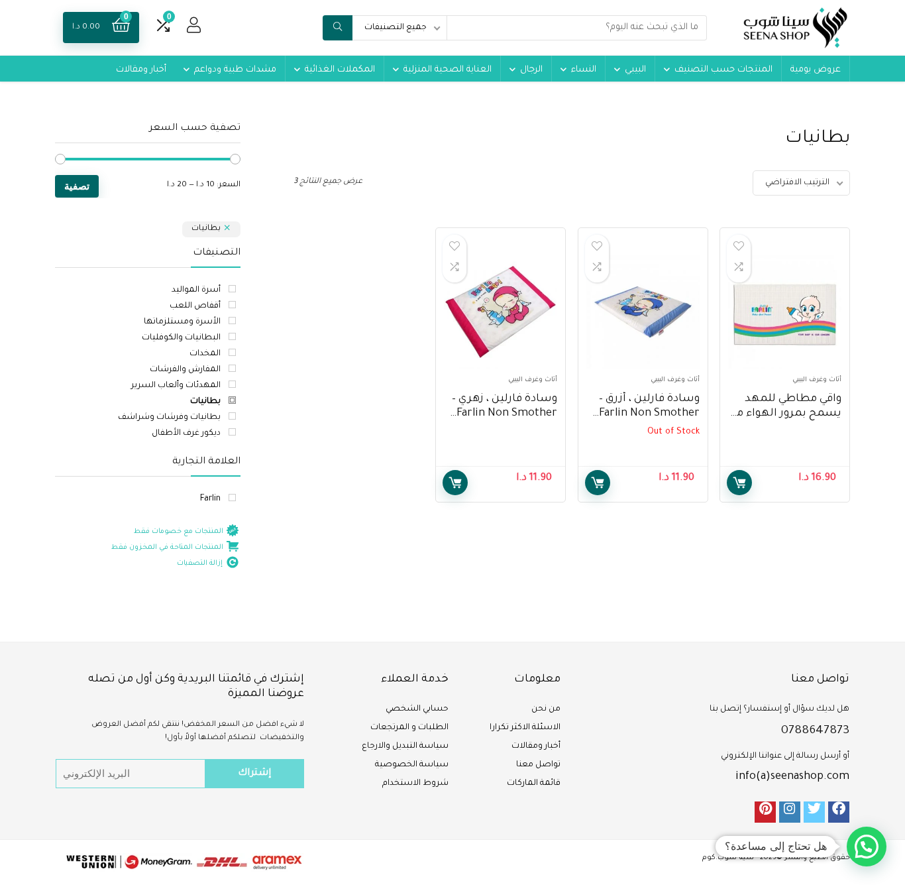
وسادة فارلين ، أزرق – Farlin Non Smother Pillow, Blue (649, 413)
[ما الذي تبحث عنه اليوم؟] (337, 27)
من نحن (545, 709)
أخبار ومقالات (141, 70)
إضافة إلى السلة (739, 482)
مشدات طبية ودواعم (235, 70)
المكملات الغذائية (340, 70)
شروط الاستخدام (415, 783)
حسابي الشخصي (417, 709)
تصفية (76, 186)
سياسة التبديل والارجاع (405, 746)
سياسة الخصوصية (412, 765)
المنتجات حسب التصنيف (723, 70)
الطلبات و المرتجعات (409, 728)
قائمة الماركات (533, 783)
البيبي (635, 70)
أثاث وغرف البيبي (816, 380)
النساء (583, 70)
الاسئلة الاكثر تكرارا (525, 728)
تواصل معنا (538, 765)
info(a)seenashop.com (792, 777)
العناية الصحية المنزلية (447, 70)
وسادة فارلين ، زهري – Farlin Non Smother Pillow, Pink (504, 413)
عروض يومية (815, 70)
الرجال (531, 70)
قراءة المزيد (597, 482)
